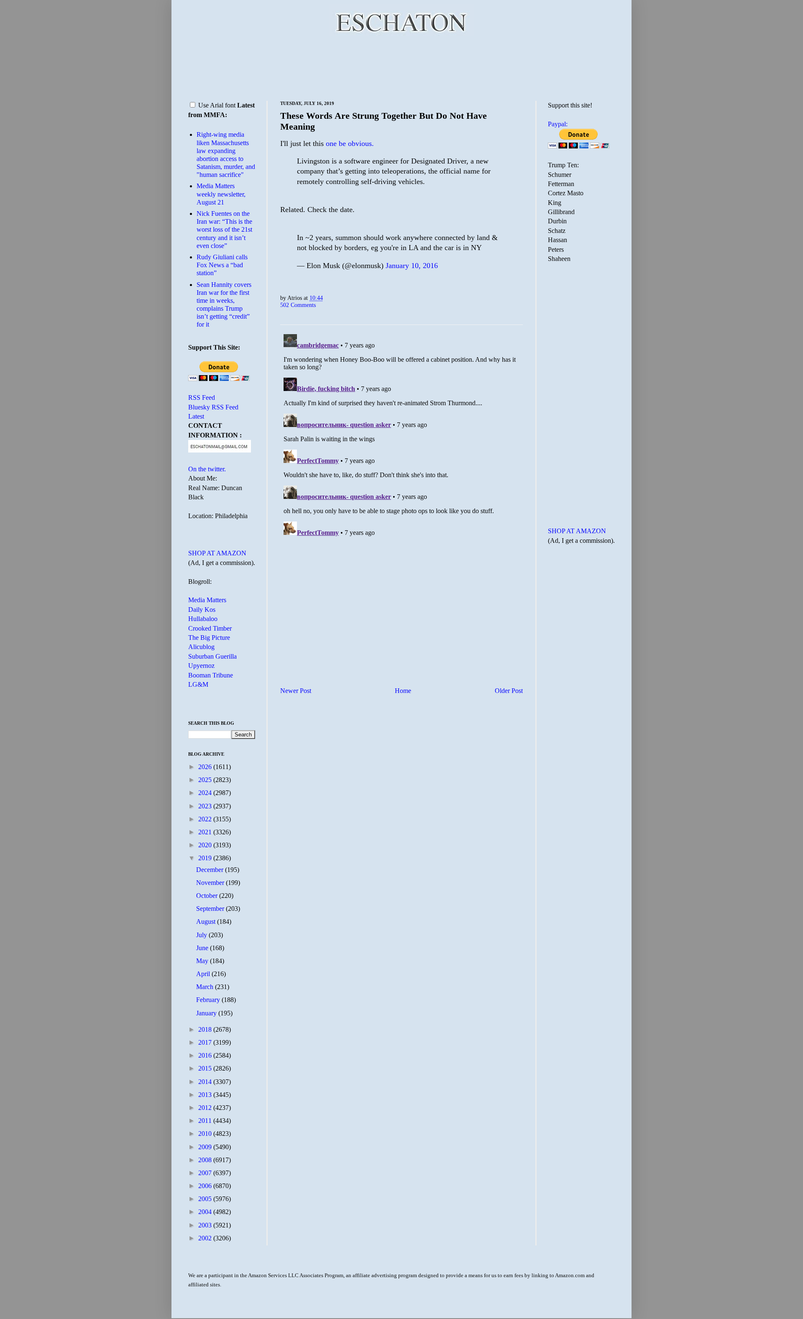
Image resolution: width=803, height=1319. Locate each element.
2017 (205, 1042)
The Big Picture (209, 637)
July (202, 934)
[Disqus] (401, 435)
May (203, 960)
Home (403, 690)
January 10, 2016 (412, 265)
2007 (205, 1172)
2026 (205, 766)
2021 (205, 832)
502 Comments (298, 305)
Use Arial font (217, 105)
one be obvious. (350, 143)
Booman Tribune (210, 675)
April (204, 973)
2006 (205, 1185)
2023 (205, 806)
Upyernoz (201, 665)
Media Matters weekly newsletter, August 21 (221, 193)
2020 (205, 845)
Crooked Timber (210, 628)
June (203, 947)
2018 (205, 1029)
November (211, 882)
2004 (205, 1211)
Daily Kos (201, 609)
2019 (205, 857)
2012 (205, 1107)
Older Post (509, 690)
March (205, 986)
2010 (205, 1133)
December (210, 869)
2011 (205, 1120)
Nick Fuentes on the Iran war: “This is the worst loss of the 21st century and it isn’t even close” (224, 229)
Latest (196, 416)
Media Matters (207, 599)
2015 (205, 1068)
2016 (205, 1055)
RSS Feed (201, 397)
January (207, 1013)
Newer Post (295, 690)
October (207, 895)
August (206, 921)
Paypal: (558, 124)
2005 (205, 1198)
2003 (205, 1225)
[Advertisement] (401, 67)
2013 (205, 1094)
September (211, 908)
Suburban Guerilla (212, 656)
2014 (205, 1081)
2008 (205, 1159)
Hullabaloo (202, 618)
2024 (205, 792)
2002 (205, 1238)
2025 (205, 779)
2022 (205, 819)
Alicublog (201, 646)
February (209, 999)
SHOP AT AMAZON (217, 553)
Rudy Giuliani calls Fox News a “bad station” (222, 264)
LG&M (198, 684)
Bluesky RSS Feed (213, 407)
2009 (205, 1146)
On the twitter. (207, 469)
